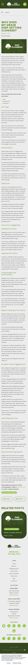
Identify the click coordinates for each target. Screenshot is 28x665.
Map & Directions (14, 595)
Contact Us (14, 581)
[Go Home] (2, 12)
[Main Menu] (2, 4)
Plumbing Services (14, 568)
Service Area (14, 576)
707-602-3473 (14, 554)
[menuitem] (14, 652)
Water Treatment (14, 573)
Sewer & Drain (14, 571)
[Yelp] (8, 625)
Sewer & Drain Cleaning (9, 492)
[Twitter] (24, 625)
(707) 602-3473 (21, 487)
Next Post (19, 499)
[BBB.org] (19, 625)
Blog (14, 578)
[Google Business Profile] (3, 625)
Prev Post (6, 499)
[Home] (13, 4)
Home (14, 563)
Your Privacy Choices (19, 650)
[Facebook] (14, 625)
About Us (14, 566)
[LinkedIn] (14, 630)
